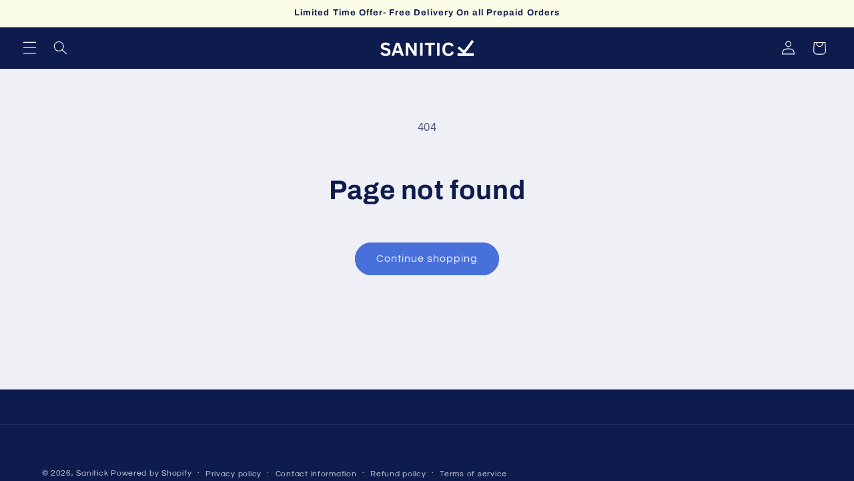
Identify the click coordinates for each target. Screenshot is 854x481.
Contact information (316, 474)
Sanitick (92, 473)
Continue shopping (427, 258)
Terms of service (473, 474)
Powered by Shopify (151, 473)
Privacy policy (233, 474)
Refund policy (398, 474)
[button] (29, 48)
